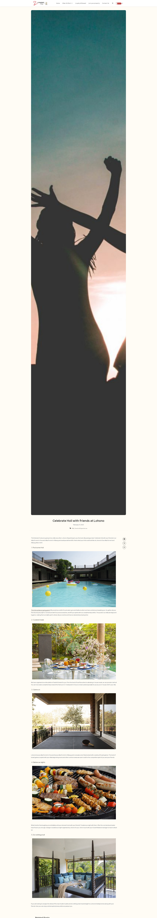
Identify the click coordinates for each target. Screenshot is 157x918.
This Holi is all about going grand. (40, 610)
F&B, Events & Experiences (79, 528)
